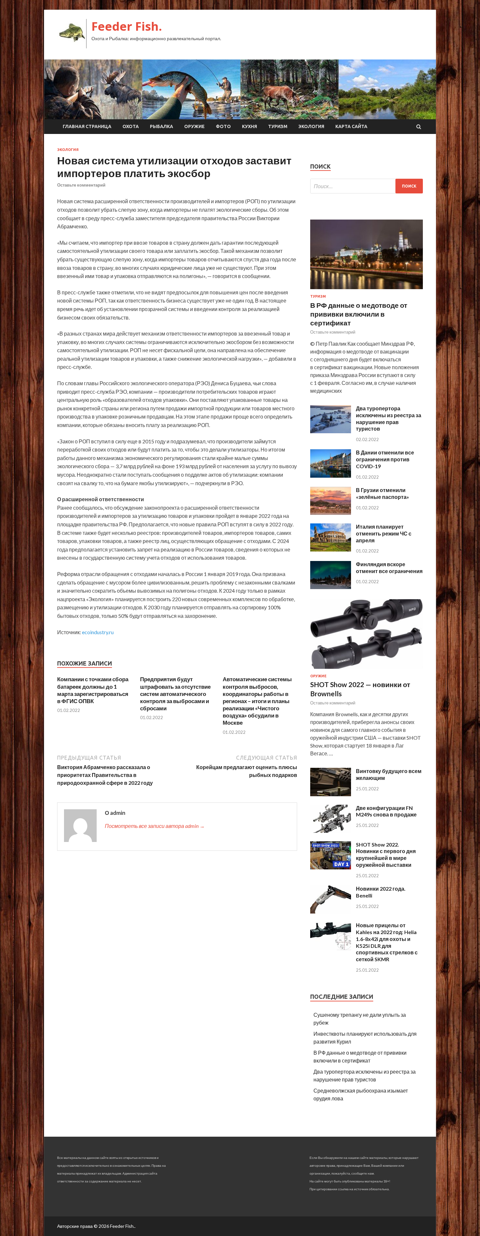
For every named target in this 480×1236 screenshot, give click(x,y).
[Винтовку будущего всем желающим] (330, 794)
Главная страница (87, 126)
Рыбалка (161, 126)
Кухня (249, 126)
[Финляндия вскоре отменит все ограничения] (330, 587)
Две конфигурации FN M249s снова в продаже (386, 811)
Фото (223, 126)
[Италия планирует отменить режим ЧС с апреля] (330, 549)
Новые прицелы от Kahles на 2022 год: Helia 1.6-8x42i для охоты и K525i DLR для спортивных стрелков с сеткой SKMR (387, 942)
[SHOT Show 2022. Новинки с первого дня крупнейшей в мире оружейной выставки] (330, 867)
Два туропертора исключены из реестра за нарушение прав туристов (388, 418)
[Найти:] (366, 186)
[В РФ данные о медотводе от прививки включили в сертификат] (366, 290)
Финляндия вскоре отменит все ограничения (389, 567)
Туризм (277, 126)
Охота (130, 126)
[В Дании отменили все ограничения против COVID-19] (330, 475)
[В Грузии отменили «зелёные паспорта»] (330, 513)
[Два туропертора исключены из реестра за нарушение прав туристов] (330, 431)
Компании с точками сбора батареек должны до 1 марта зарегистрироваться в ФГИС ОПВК (92, 690)
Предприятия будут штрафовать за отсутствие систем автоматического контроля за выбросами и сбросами (175, 693)
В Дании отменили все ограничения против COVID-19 (385, 459)
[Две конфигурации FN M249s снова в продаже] (330, 831)
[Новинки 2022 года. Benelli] (330, 911)
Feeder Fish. (126, 26)
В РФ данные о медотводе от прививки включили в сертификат (358, 314)
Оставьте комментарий (81, 185)
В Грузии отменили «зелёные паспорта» (382, 493)
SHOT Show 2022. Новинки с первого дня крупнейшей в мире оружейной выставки (386, 854)
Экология (311, 126)
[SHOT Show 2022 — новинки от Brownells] (366, 670)
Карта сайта (351, 126)
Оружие (194, 126)
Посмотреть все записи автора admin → (155, 826)
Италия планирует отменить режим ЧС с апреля (383, 533)
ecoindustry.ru (98, 632)
